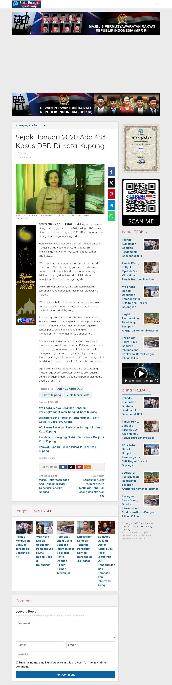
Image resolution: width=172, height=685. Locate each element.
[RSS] (87, 467)
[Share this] (111, 171)
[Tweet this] (111, 183)
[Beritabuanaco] (26, 4)
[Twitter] (71, 467)
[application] (141, 373)
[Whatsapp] (111, 216)
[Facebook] (63, 467)
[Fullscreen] (156, 381)
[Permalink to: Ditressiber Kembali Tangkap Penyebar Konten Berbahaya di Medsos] (85, 527)
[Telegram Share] (111, 205)
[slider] (138, 381)
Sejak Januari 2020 (78, 395)
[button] (141, 374)
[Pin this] (111, 194)
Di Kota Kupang (51, 395)
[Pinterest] (79, 467)
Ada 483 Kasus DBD (70, 388)
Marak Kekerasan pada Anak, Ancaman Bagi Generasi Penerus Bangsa (54, 484)
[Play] (126, 381)
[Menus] (157, 4)
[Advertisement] (86, 65)
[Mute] (151, 381)
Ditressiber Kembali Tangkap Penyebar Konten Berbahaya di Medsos (84, 549)
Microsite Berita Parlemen (135, 535)
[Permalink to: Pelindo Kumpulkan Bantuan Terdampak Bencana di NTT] (24, 527)
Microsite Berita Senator (134, 538)
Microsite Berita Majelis (136, 532)
